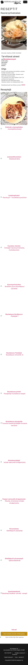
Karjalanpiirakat (14, 195)
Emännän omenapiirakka (14, 127)
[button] (25, 2)
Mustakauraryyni (9, 59)
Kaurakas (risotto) (14, 246)
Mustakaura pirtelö (14, 392)
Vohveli (14, 630)
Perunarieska (14, 529)
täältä (23, 85)
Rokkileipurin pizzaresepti (14, 558)
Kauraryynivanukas (14, 284)
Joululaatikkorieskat (14, 157)
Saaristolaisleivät (14, 591)
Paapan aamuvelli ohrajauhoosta (14, 499)
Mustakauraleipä (14, 460)
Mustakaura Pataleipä (14, 353)
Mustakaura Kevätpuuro (14, 314)
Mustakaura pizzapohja (14, 421)
